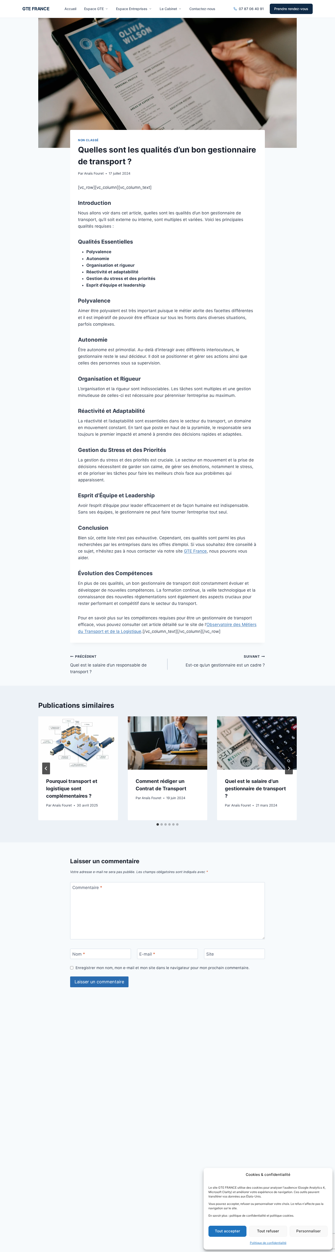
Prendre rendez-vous (291, 9)
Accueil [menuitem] (70, 9)
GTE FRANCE (35, 8)
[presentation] (78, 742)
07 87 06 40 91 (251, 9)
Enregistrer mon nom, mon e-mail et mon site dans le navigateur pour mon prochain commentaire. (162, 967)
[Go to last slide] (46, 768)
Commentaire (87, 887)
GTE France (195, 551)
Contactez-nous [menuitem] (202, 9)
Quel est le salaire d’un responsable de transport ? (108, 664)
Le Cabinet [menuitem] (168, 9)
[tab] (157, 824)
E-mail (147, 954)
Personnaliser (308, 1231)
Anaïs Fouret (94, 173)
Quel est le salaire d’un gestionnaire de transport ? (255, 788)
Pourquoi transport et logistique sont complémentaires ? (71, 788)
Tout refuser (268, 1231)
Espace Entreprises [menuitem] (131, 9)
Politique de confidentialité (268, 1243)
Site (210, 954)
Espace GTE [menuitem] (94, 9)
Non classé (88, 140)
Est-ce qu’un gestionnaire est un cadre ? (225, 661)
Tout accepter (227, 1231)
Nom (78, 954)
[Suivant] (289, 768)
